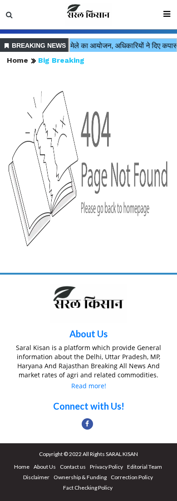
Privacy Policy (106, 466)
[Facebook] (87, 424)
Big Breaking (61, 60)
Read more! (88, 385)
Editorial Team (144, 466)
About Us (88, 333)
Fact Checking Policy (88, 487)
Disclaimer (36, 477)
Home (17, 60)
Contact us (73, 466)
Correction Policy (132, 477)
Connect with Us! (88, 406)
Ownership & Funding (80, 477)
